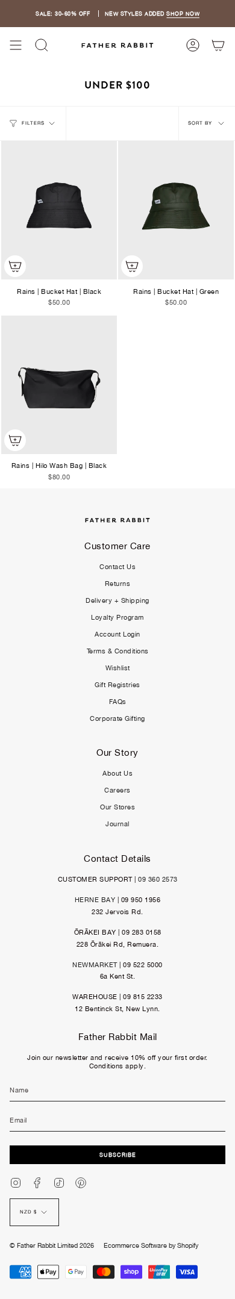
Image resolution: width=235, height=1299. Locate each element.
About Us (117, 773)
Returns (118, 583)
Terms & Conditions (118, 651)
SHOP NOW (182, 13)
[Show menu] (16, 45)
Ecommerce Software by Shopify (151, 1245)
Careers (117, 790)
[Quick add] (15, 266)
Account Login (117, 634)
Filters (33, 123)
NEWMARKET (95, 964)
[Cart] (218, 45)
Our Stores (117, 807)
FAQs (118, 701)
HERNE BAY (95, 899)
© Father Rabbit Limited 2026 (52, 1245)
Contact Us (117, 566)
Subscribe (117, 1154)
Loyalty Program (117, 617)
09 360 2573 (158, 879)
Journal (117, 823)
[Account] (193, 45)
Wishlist (117, 667)
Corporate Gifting (117, 718)
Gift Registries (117, 684)
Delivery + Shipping (117, 600)
